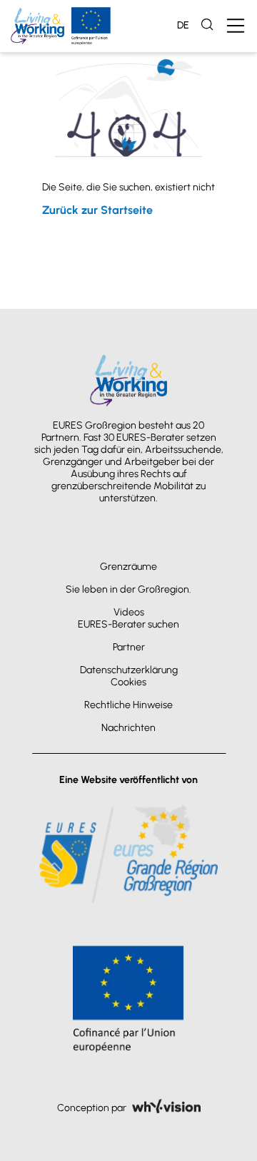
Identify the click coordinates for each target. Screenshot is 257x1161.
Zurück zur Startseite (97, 210)
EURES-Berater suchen (128, 624)
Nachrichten (128, 728)
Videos (129, 612)
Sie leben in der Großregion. (128, 589)
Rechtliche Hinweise (128, 705)
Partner (129, 647)
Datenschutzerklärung (129, 670)
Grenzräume (128, 567)
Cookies (128, 682)
